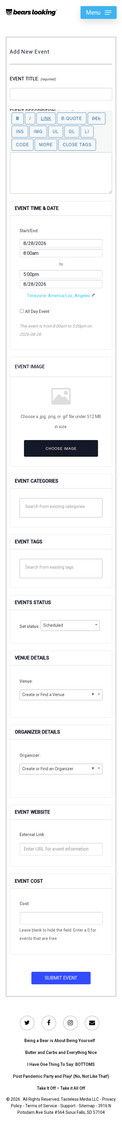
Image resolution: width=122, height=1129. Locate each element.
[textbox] (63, 506)
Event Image (30, 366)
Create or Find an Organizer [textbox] (58, 768)
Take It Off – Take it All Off (61, 1088)
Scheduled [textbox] (53, 625)
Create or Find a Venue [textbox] (58, 694)
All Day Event (37, 311)
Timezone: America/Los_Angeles (58, 295)
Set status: (30, 626)
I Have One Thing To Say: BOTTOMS (61, 1064)
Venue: (26, 681)
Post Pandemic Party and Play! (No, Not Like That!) (61, 1076)
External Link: (32, 834)
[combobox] (70, 625)
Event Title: (33, 79)
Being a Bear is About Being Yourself (59, 1040)
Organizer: (30, 755)
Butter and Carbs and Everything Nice (61, 1052)
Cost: (25, 903)
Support (68, 1105)
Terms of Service (41, 1105)
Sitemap (87, 1105)
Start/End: (29, 230)
